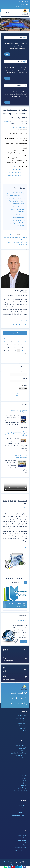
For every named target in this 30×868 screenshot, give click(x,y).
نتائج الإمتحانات (23, 785)
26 (18, 350)
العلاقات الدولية (16, 703)
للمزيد (24, 547)
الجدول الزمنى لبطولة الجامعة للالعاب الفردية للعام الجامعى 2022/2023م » (16, 242)
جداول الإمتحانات (23, 778)
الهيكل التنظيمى (22, 720)
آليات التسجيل (22, 748)
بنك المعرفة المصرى (20, 850)
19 (18, 347)
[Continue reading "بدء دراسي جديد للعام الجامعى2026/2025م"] (22, 463)
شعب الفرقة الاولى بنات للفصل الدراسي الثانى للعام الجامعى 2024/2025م (17, 223)
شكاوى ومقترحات (21, 725)
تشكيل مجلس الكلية (21, 718)
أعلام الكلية (23, 728)
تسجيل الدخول (24, 4)
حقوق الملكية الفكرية (20, 847)
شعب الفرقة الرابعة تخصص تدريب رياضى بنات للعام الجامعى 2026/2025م (16, 209)
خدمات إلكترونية (21, 730)
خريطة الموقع (17, 698)
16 (4, 344)
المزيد (7, 54)
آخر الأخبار (20, 123)
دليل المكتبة (23, 842)
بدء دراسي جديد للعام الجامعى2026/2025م (21, 456)
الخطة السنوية (22, 805)
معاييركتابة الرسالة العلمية (19, 755)
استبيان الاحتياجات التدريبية (20, 7)
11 (22, 344)
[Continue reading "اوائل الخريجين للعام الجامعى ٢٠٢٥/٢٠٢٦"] (23, 419)
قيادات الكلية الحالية (21, 716)
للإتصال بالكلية (17, 693)
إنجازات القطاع (22, 812)
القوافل (24, 810)
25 (22, 350)
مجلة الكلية (23, 758)
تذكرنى (25, 385)
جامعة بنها (6, 862)
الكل (25, 582)
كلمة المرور (24, 378)
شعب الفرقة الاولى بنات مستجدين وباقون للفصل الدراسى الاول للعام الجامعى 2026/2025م (16, 201)
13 (15, 344)
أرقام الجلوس (23, 780)
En (17, 4)
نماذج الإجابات (23, 783)
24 (25, 350)
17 (25, 347)
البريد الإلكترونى (16, 127)
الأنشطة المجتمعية (21, 808)
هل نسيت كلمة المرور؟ (21, 393)
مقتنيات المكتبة (22, 840)
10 (25, 344)
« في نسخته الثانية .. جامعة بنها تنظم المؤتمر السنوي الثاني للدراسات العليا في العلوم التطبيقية (15, 237)
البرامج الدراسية (22, 750)
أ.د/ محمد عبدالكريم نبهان (20, 320)
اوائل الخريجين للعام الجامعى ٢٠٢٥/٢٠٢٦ (19, 411)
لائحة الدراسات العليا (20, 745)
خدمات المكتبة (22, 845)
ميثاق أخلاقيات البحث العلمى (18, 753)
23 (4, 347)
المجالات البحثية (22, 723)
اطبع (24, 127)
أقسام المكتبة (22, 837)
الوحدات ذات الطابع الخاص (19, 815)
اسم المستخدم (23, 371)
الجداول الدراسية (23, 775)
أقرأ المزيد (23, 641)
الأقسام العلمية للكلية (16, 582)
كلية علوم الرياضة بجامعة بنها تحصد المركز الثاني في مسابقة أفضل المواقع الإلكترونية (16, 433)
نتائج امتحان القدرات (22, 788)
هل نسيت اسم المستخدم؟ (20, 395)
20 (15, 347)
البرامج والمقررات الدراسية (20, 790)
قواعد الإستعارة (22, 835)
